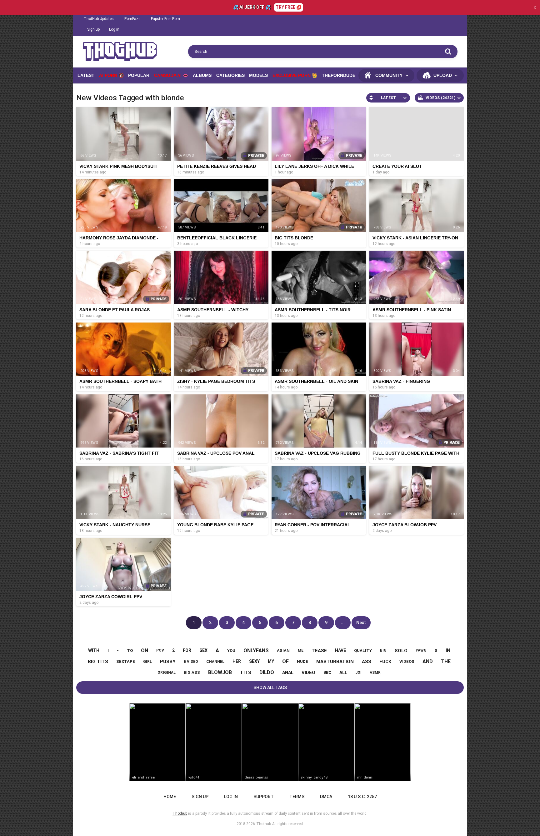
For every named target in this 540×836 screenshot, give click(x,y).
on (144, 650)
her (236, 661)
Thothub (263, 824)
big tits (98, 661)
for (187, 650)
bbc (327, 672)
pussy (168, 661)
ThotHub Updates (99, 19)
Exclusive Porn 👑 (294, 75)
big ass (192, 672)
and (427, 661)
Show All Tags (270, 687)
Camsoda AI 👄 (171, 75)
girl (147, 661)
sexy (254, 661)
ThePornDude (338, 75)
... (343, 622)
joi (358, 672)
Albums (202, 75)
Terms (296, 796)
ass (366, 661)
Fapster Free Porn (165, 19)
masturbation (335, 661)
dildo (266, 672)
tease (319, 650)
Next (361, 622)
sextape (125, 661)
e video (191, 661)
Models (258, 75)
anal (287, 672)
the (446, 661)
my (271, 661)
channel (215, 661)
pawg (421, 650)
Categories (230, 75)
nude (302, 661)
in (448, 650)
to (130, 650)
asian (283, 650)
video (308, 672)
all (343, 672)
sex (203, 650)
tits (245, 672)
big (383, 650)
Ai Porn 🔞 (111, 75)
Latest (86, 75)
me (300, 650)
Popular (138, 75)
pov (160, 650)
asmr (375, 672)
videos (406, 661)
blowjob (220, 672)
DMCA (326, 796)
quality (363, 650)
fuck (385, 661)
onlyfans (256, 650)
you (231, 650)
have (340, 650)
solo (401, 650)
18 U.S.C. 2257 (362, 796)
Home (169, 796)
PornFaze (132, 19)
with (93, 650)
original (167, 672)
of (285, 661)
